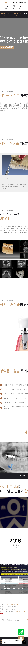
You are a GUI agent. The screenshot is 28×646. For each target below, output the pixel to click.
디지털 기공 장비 (17, 15)
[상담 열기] (24, 642)
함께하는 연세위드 (5, 15)
